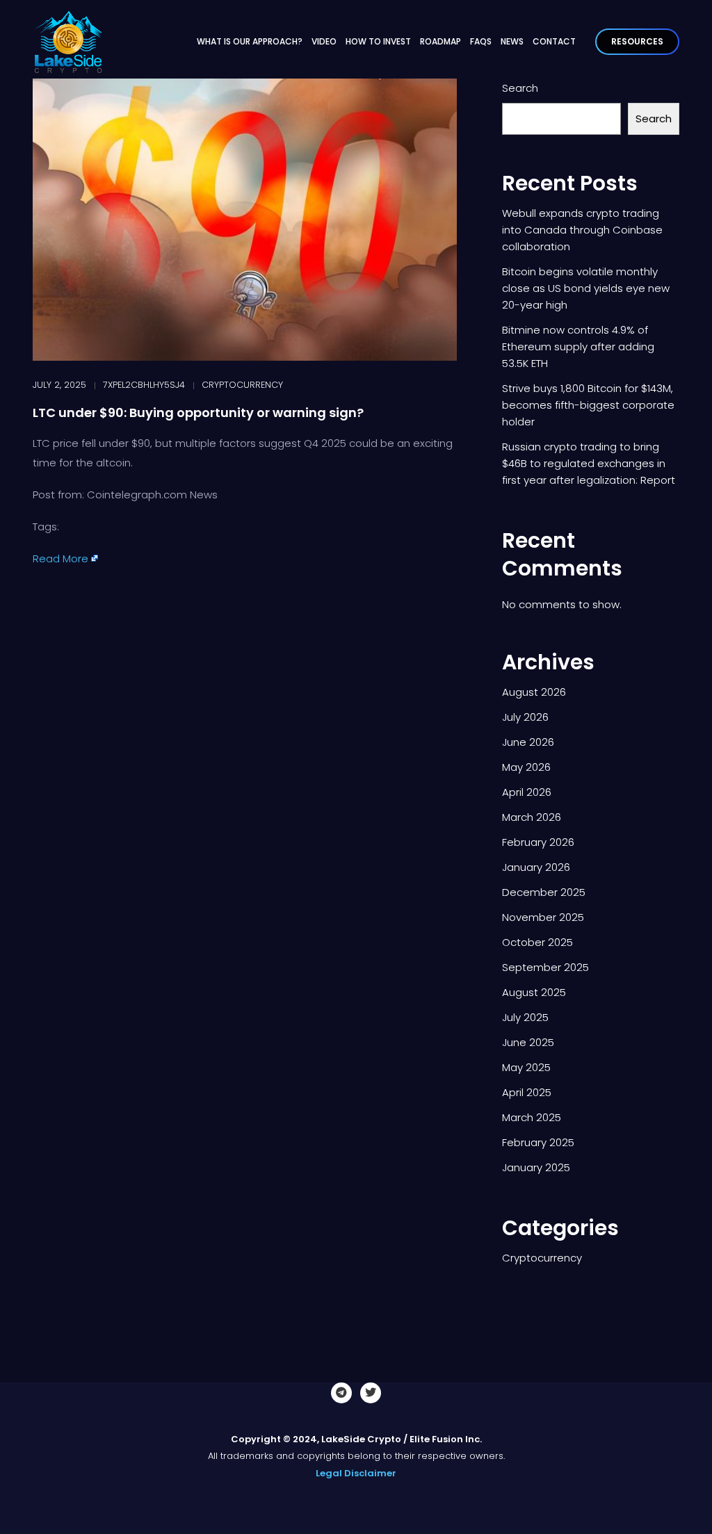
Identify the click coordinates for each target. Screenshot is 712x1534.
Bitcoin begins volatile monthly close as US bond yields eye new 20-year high (586, 288)
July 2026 (525, 717)
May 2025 (526, 1067)
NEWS (512, 41)
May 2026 (526, 767)
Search (520, 88)
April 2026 (526, 792)
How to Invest (378, 41)
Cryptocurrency (242, 385)
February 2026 (538, 842)
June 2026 (528, 742)
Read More (60, 558)
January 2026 (536, 867)
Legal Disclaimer (356, 1473)
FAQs (481, 41)
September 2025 (545, 967)
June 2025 (528, 1042)
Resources (637, 41)
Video (324, 41)
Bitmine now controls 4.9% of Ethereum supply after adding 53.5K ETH (578, 346)
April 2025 (526, 1092)
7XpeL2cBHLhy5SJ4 (144, 385)
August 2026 (534, 692)
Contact (554, 41)
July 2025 (525, 1017)
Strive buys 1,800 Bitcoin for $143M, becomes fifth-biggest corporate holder (588, 405)
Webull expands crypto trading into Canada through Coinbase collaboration (582, 230)
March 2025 (531, 1117)
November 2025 (543, 917)
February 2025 (538, 1142)
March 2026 (531, 817)
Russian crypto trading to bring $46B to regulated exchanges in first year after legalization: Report (588, 463)
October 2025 (537, 942)
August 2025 (534, 992)
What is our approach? (249, 41)
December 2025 (543, 892)
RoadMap (440, 41)
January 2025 (536, 1167)
